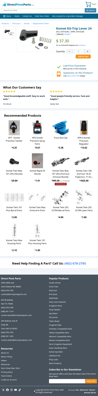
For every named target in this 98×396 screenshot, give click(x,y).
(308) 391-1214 (7, 311)
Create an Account (9, 379)
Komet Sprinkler (56, 352)
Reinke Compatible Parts (59, 340)
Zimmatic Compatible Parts (60, 329)
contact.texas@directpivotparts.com (16, 315)
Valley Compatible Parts (59, 332)
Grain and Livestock (57, 302)
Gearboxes (53, 298)
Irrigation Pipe (55, 325)
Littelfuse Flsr (54, 355)
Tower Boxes (54, 321)
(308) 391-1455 (7, 336)
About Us (5, 353)
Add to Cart (83, 56)
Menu (7, 17)
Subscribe (91, 381)
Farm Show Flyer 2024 (10, 368)
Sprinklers (53, 313)
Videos (4, 360)
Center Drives (55, 283)
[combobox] (43, 10)
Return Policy (6, 356)
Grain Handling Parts (58, 348)
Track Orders (6, 376)
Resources (5, 364)
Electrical (53, 290)
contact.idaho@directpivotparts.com (16, 340)
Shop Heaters (54, 309)
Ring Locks (53, 359)
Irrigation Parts (55, 306)
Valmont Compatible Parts (60, 336)
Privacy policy (7, 372)
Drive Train (53, 286)
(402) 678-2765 (73, 76)
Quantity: (60, 51)
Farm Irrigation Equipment (60, 344)
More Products (55, 363)
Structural (53, 317)
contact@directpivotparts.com (14, 294)
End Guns (53, 294)
